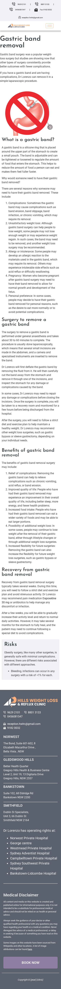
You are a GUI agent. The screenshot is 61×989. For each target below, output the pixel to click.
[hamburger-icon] (49, 25)
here (30, 949)
